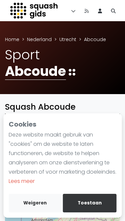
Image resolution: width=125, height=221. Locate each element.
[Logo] (34, 10)
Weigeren (35, 203)
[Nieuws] (86, 10)
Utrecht (67, 39)
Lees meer (22, 181)
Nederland (39, 39)
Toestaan (90, 203)
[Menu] (72, 10)
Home (12, 39)
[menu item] (100, 10)
